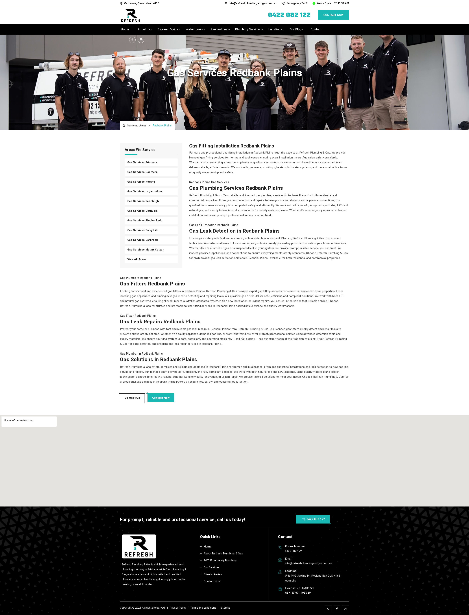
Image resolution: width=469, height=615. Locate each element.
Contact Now (333, 15)
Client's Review (213, 574)
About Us (144, 29)
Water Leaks (194, 29)
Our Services (212, 567)
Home (125, 29)
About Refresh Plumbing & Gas (223, 554)
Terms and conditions (203, 608)
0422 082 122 (315, 519)
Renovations (219, 29)
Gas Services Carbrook (142, 240)
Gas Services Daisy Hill (142, 230)
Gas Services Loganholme (144, 191)
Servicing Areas (136, 126)
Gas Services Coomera (142, 172)
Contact (316, 29)
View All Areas (136, 259)
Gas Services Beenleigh (143, 201)
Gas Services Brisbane (142, 162)
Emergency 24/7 (297, 3)
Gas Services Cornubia (142, 211)
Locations (275, 29)
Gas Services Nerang (141, 182)
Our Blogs (296, 29)
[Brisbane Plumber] (131, 15)
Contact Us (132, 398)
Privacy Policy (178, 608)
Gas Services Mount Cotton (145, 250)
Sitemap (225, 608)
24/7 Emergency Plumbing (220, 560)
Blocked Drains (168, 29)
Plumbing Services (248, 29)
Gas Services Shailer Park (144, 221)
